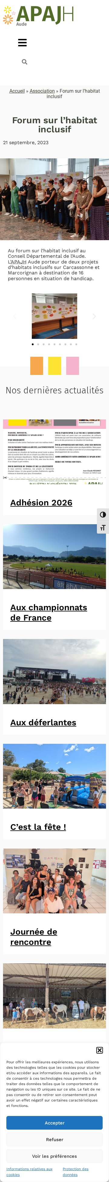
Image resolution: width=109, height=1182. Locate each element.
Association (42, 91)
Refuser (54, 1139)
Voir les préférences (54, 1156)
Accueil (17, 91)
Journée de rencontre (33, 937)
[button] (100, 1050)
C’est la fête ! (38, 827)
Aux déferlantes (43, 722)
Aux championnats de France (48, 612)
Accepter (54, 1123)
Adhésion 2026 (41, 503)
